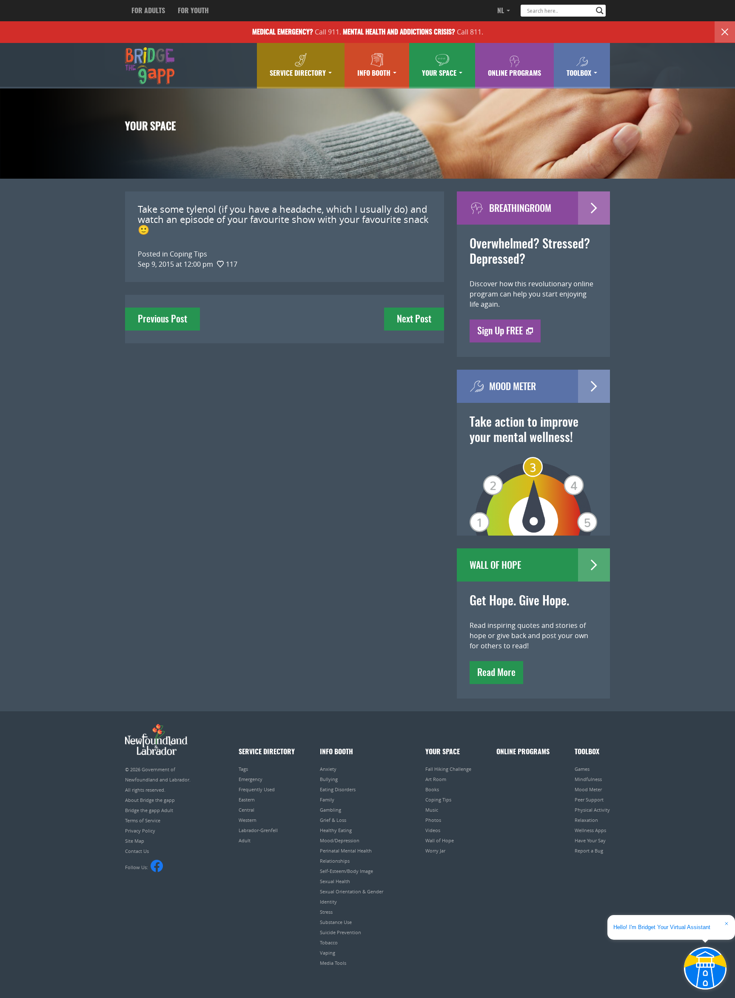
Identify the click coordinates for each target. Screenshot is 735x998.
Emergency (250, 779)
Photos (433, 820)
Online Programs (514, 73)
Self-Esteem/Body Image (346, 871)
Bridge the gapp (149, 66)
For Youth (193, 11)
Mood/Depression (339, 840)
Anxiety (328, 769)
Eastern (247, 799)
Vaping (327, 953)
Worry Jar (435, 850)
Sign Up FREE (500, 331)
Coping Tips (438, 799)
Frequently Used (257, 789)
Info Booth (374, 73)
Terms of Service (142, 820)
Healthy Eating (336, 830)
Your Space (440, 73)
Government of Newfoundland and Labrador (156, 739)
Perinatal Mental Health (346, 850)
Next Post (414, 319)
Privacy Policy (140, 830)
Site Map (134, 841)
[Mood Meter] (533, 484)
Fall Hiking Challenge (448, 769)
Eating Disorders (338, 789)
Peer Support (589, 799)
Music (431, 810)
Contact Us (137, 851)
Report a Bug (589, 850)
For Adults (148, 11)
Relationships (335, 861)
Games (582, 769)
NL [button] (501, 11)
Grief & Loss (333, 820)
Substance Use (336, 922)
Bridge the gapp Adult (149, 810)
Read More (496, 673)
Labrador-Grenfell (258, 830)
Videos (432, 830)
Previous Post (162, 319)
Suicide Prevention (340, 932)
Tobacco (329, 942)
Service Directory (299, 73)
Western (247, 820)
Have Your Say (590, 840)
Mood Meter (588, 789)
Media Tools (333, 963)
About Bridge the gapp (150, 800)
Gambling (330, 810)
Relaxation (586, 820)
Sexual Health (335, 881)
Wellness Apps (590, 830)
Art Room (435, 779)
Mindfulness (588, 779)
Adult (245, 840)
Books (432, 789)
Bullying (329, 779)
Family (327, 799)
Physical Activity (592, 810)
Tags (243, 769)
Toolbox (580, 73)
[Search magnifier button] (600, 11)
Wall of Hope (439, 840)
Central (246, 810)
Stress (326, 912)
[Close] (725, 32)
